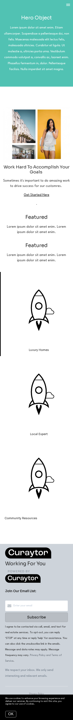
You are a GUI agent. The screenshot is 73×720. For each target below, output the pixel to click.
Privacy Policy (36, 694)
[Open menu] (68, 5)
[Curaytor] (23, 582)
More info (40, 704)
